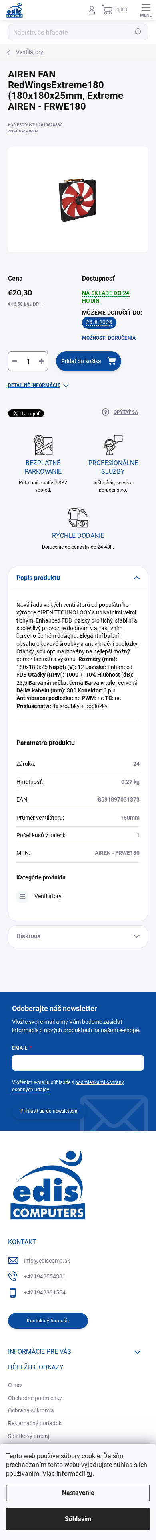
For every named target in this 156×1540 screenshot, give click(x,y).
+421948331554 (45, 1292)
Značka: (23, 131)
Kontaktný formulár (48, 1321)
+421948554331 (45, 1276)
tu (89, 1473)
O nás (15, 1385)
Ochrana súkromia (31, 1410)
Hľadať (137, 32)
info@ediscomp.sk (47, 1260)
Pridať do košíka (81, 361)
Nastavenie (78, 1493)
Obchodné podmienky (35, 1398)
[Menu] (146, 10)
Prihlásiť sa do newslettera (49, 1111)
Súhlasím (78, 1519)
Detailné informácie (34, 385)
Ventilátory (48, 896)
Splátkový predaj (28, 1436)
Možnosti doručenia (109, 338)
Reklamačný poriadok (35, 1423)
